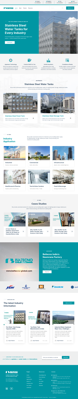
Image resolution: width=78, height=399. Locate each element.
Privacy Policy (54, 359)
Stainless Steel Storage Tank (53, 116)
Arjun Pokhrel (11, 340)
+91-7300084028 (38, 2)
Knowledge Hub (42, 375)
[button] (19, 262)
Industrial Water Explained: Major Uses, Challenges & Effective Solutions (63, 328)
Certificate (29, 387)
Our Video (41, 381)
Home (16, 8)
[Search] (63, 8)
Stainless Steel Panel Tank (15, 116)
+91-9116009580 (48, 2)
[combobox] (57, 8)
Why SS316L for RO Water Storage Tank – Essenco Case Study (36, 231)
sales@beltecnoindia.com (72, 2)
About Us (29, 381)
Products (25, 8)
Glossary (41, 385)
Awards (40, 383)
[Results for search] (57, 10)
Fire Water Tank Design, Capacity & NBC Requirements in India (13, 328)
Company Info (30, 383)
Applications (29, 379)
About (20, 8)
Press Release (42, 377)
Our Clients (29, 385)
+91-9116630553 (60, 2)
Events (40, 379)
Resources (30, 8)
